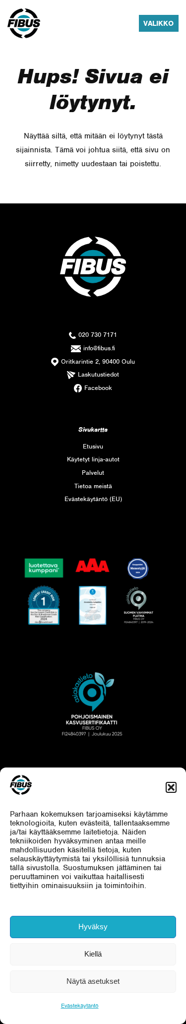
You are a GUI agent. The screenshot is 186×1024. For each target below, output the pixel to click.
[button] (171, 787)
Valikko (158, 23)
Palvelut (93, 472)
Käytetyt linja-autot (93, 459)
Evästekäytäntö (80, 1006)
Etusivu (93, 446)
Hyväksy (93, 926)
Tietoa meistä (93, 486)
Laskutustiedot (98, 374)
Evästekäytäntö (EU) (93, 499)
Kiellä (93, 954)
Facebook (98, 388)
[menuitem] (93, 446)
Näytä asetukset (93, 981)
